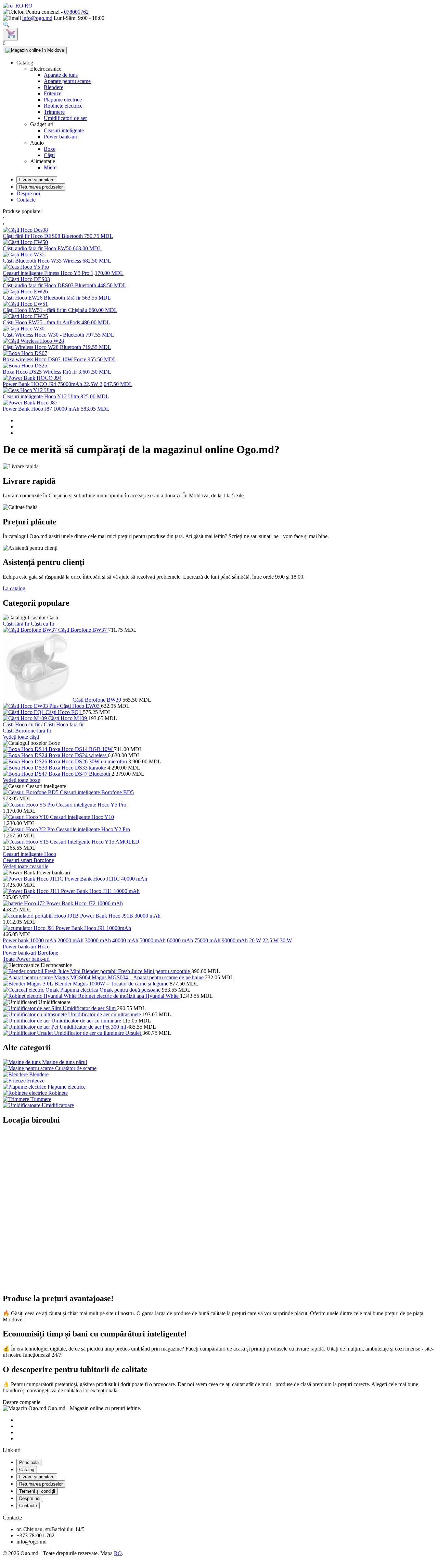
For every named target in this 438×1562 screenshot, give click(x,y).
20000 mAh (70, 940)
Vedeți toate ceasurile (25, 866)
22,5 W (270, 940)
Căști (49, 155)
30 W (286, 940)
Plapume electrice (63, 99)
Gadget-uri (41, 124)
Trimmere (54, 112)
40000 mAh (125, 940)
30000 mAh (98, 940)
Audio (37, 143)
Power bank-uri (60, 137)
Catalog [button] (24, 62)
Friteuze (52, 93)
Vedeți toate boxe (21, 780)
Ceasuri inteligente (64, 130)
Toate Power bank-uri (26, 959)
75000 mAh (207, 940)
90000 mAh (235, 940)
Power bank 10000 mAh (29, 940)
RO (28, 6)
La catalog (14, 588)
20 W (255, 940)
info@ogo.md (37, 18)
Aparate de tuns (61, 75)
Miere (50, 167)
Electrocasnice (45, 69)
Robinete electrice (63, 106)
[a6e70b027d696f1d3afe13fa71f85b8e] (10, 34)
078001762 (76, 12)
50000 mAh (153, 940)
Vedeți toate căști (21, 737)
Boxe (49, 149)
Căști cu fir (42, 624)
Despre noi (28, 193)
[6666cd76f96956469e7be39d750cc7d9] (35, 50)
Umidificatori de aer (65, 118)
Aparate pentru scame (67, 81)
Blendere (53, 87)
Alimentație (42, 161)
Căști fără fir (16, 624)
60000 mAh (180, 940)
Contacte (26, 200)
